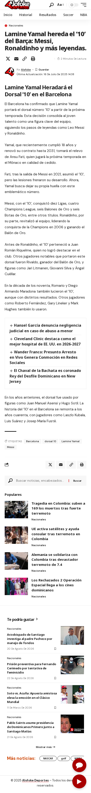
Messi (10, 447)
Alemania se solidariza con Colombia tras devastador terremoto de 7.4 (55, 559)
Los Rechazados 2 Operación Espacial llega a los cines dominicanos (56, 585)
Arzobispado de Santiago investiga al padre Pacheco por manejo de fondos (29, 638)
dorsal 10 (50, 441)
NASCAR (48, 758)
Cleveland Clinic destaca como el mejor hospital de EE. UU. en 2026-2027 (45, 341)
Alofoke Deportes (35, 780)
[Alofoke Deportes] (17, 4)
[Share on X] (8, 58)
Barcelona (32, 441)
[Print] (33, 58)
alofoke (26, 69)
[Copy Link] (24, 58)
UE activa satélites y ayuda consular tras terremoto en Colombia (56, 533)
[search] (51, 5)
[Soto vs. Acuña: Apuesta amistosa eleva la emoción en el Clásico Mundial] (72, 694)
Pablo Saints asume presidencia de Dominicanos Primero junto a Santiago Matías (30, 727)
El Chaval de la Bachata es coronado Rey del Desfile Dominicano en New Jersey (45, 376)
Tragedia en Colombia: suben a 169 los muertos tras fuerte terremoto (58, 508)
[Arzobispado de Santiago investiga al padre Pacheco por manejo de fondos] (72, 635)
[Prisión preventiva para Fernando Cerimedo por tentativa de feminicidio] (72, 665)
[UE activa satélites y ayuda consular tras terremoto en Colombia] (16, 535)
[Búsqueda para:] (41, 481)
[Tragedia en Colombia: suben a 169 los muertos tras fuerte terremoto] (16, 509)
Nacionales (16, 25)
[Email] (16, 58)
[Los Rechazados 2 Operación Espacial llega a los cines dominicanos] (16, 586)
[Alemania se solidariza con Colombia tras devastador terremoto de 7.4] (16, 561)
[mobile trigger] (82, 5)
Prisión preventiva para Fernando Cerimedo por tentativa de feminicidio (31, 668)
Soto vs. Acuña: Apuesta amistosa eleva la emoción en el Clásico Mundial (32, 697)
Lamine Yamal (71, 441)
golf (63, 758)
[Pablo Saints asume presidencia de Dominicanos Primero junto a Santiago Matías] (72, 724)
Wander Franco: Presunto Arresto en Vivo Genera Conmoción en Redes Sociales (43, 357)
